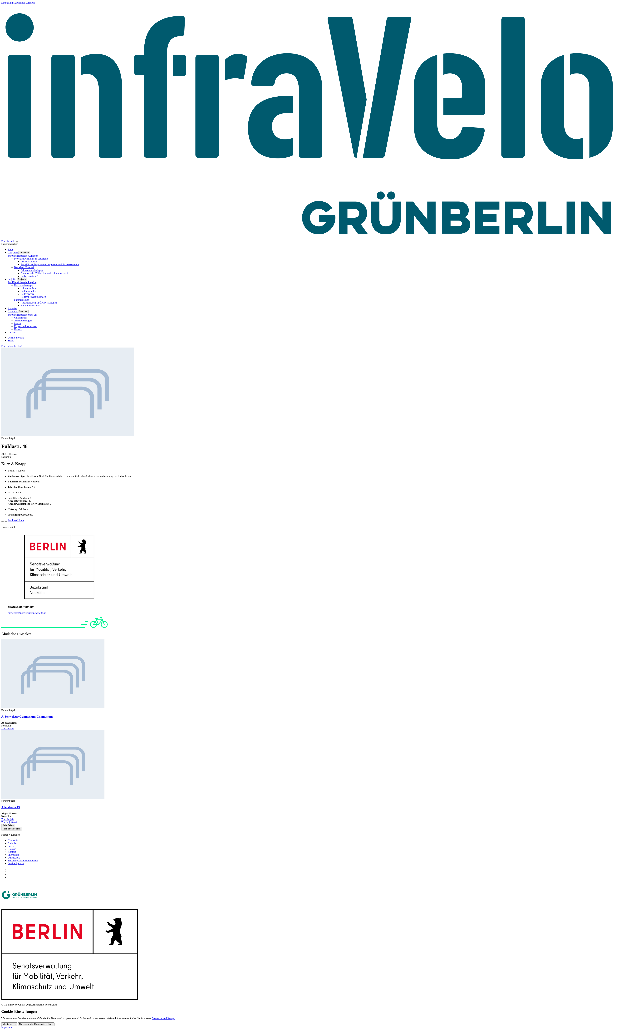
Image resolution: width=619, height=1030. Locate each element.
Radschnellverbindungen (33, 296)
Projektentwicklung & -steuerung (31, 258)
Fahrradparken (21, 299)
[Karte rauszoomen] (6, 521)
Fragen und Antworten (25, 326)
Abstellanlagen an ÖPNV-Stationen (39, 302)
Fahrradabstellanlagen (32, 270)
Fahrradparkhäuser (30, 305)
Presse (17, 323)
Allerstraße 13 (10, 807)
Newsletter (13, 840)
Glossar (11, 849)
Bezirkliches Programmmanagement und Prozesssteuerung (50, 264)
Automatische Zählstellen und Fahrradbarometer (45, 273)
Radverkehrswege (23, 285)
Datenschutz (14, 857)
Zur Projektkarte (16, 520)
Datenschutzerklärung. (163, 1018)
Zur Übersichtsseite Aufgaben (23, 255)
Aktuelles (12, 843)
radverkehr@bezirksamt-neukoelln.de (27, 613)
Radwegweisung (29, 276)
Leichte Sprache (16, 863)
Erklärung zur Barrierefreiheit (23, 860)
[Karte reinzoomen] (2, 521)
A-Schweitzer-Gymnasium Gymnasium (27, 716)
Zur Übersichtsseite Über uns (22, 314)
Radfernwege (27, 294)
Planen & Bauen (29, 261)
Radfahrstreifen (28, 291)
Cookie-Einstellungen (19, 1011)
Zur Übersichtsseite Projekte (22, 282)
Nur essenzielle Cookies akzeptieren (36, 1024)
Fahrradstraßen (28, 288)
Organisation (20, 317)
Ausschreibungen (23, 320)
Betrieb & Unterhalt (24, 267)
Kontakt (18, 329)
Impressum (13, 854)
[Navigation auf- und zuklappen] (16, 241)
